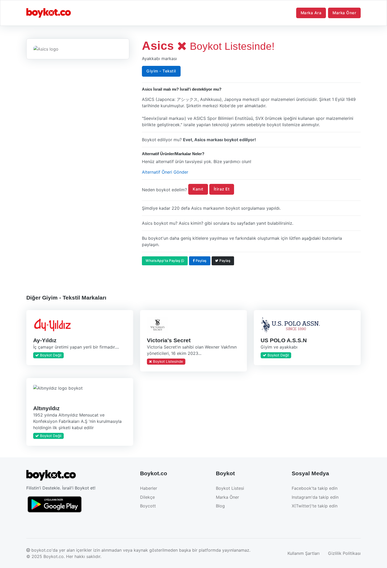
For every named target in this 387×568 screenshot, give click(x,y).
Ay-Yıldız (45, 340)
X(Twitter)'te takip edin (315, 505)
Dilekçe (147, 497)
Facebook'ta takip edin (315, 488)
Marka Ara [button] (311, 12)
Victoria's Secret (168, 340)
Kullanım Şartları (303, 553)
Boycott (148, 505)
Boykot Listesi (230, 488)
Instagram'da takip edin (315, 497)
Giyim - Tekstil (161, 71)
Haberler (148, 488)
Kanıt (198, 189)
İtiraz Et (222, 189)
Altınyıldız (46, 408)
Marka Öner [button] (344, 12)
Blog (220, 505)
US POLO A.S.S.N (283, 340)
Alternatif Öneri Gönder (165, 172)
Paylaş (201, 260)
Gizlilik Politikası (344, 553)
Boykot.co (53, 556)
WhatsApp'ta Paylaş (163, 260)
